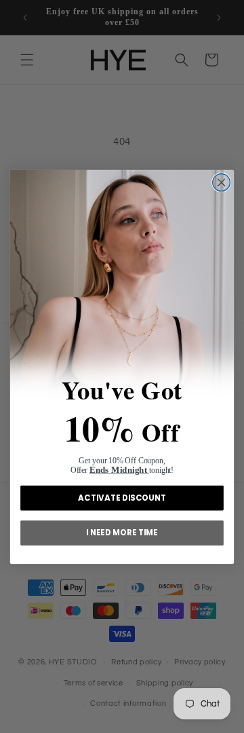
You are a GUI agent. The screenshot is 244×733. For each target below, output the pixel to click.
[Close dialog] (221, 182)
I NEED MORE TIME (122, 532)
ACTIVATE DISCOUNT (121, 497)
